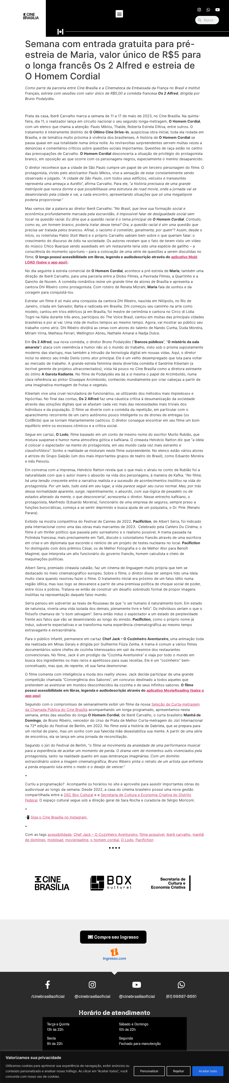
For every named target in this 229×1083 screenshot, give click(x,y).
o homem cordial (104, 840)
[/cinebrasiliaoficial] (48, 985)
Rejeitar (178, 1071)
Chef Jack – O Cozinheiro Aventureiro (106, 834)
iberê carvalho (178, 834)
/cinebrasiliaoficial (47, 996)
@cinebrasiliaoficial (92, 996)
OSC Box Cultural (78, 795)
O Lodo (127, 840)
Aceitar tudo (208, 1071)
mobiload (55, 840)
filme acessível (152, 834)
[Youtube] (218, 10)
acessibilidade (60, 834)
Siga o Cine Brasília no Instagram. (59, 817)
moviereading (76, 840)
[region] (114, 1067)
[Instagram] (199, 10)
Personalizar (149, 1071)
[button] (119, 13)
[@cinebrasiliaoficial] (92, 985)
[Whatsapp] (208, 10)
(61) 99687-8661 (181, 996)
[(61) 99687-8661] (181, 985)
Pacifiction (144, 840)
